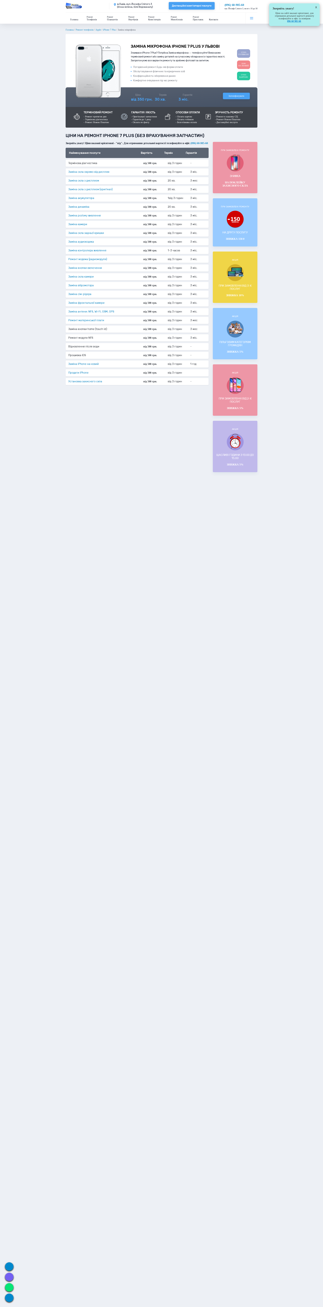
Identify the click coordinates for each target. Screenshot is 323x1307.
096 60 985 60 (294, 21)
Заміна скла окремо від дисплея (88, 171)
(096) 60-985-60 (234, 5)
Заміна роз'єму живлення (84, 215)
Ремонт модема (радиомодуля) (87, 259)
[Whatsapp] (9, 1287)
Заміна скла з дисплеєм (83, 180)
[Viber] (9, 1277)
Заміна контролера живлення (87, 250)
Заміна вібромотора (81, 285)
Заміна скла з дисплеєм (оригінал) (90, 189)
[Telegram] (9, 1298)
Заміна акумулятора (81, 198)
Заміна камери (77, 224)
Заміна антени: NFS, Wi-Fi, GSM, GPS (91, 311)
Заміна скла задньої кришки (86, 233)
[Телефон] (9, 1266)
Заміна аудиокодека (81, 241)
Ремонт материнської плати (86, 320)
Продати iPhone (78, 372)
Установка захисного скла (85, 381)
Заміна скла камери (81, 276)
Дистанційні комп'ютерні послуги (191, 5)
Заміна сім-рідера (79, 294)
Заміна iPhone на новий (83, 364)
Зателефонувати (236, 96)
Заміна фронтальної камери (86, 302)
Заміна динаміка (78, 206)
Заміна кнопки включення (85, 267)
